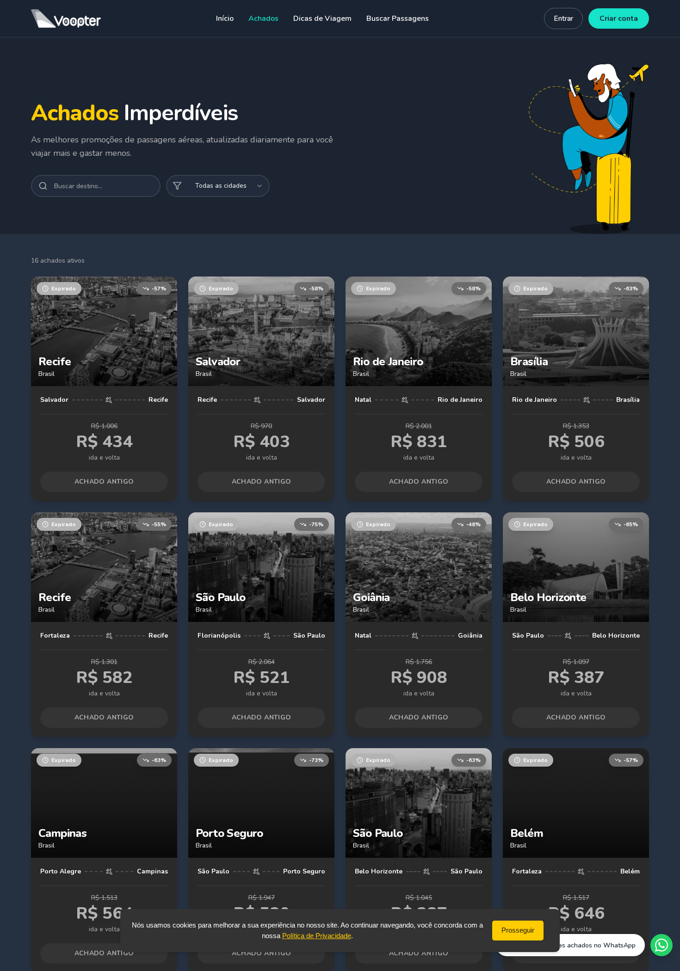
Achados (263, 18)
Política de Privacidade (316, 935)
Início (225, 18)
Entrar (563, 18)
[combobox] (218, 186)
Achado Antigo (104, 481)
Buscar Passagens (397, 18)
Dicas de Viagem (322, 18)
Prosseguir (517, 930)
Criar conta (619, 18)
